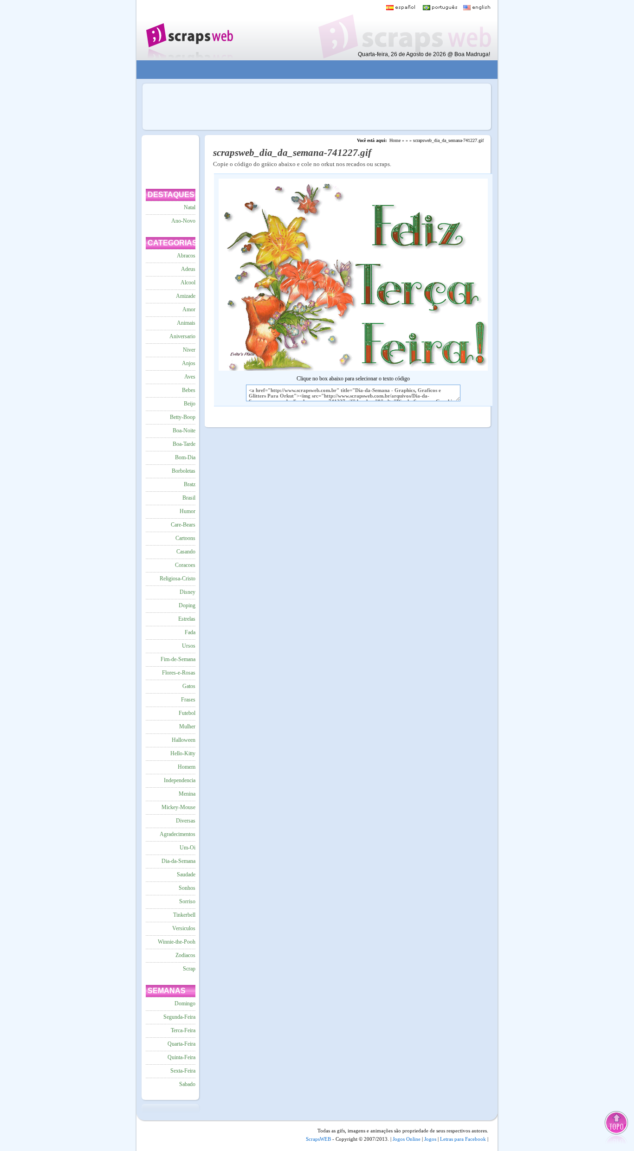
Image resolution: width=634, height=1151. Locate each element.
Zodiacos (185, 955)
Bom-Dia (185, 457)
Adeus (188, 269)
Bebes (188, 390)
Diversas (185, 820)
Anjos (188, 363)
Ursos (188, 646)
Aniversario (182, 336)
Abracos (186, 255)
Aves (189, 376)
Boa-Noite (184, 430)
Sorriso (187, 901)
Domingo (185, 1003)
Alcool (188, 282)
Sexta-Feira (182, 1070)
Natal (189, 207)
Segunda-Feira (179, 1017)
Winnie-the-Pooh (176, 942)
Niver (189, 350)
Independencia (179, 780)
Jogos (430, 1139)
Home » (396, 140)
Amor (188, 309)
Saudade (186, 874)
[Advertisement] (310, 69)
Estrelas (186, 619)
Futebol (187, 713)
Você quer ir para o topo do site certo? (616, 1128)
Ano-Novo (183, 221)
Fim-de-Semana (178, 659)
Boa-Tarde (184, 444)
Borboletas (183, 471)
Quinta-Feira (181, 1057)
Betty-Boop (182, 417)
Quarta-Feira (181, 1044)
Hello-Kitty (182, 753)
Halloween (183, 740)
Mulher (187, 726)
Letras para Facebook (463, 1139)
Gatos (188, 686)
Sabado (187, 1084)
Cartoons (185, 538)
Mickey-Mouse (178, 807)
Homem (186, 767)
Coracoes (185, 565)
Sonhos (187, 888)
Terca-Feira (183, 1030)
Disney (187, 592)
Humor (187, 511)
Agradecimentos (177, 834)
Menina (187, 794)
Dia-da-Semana (178, 861)
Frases (188, 699)
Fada (190, 632)
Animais (186, 323)
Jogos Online (407, 1139)
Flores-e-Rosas (178, 672)
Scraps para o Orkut (189, 30)
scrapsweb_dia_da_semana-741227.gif (448, 140)
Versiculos (183, 928)
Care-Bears (183, 524)
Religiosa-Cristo (177, 578)
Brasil (188, 498)
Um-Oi (187, 847)
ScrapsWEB (318, 1139)
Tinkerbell (184, 915)
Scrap (189, 968)
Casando (185, 551)
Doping (187, 605)
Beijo (189, 403)
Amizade (185, 296)
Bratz (189, 484)
